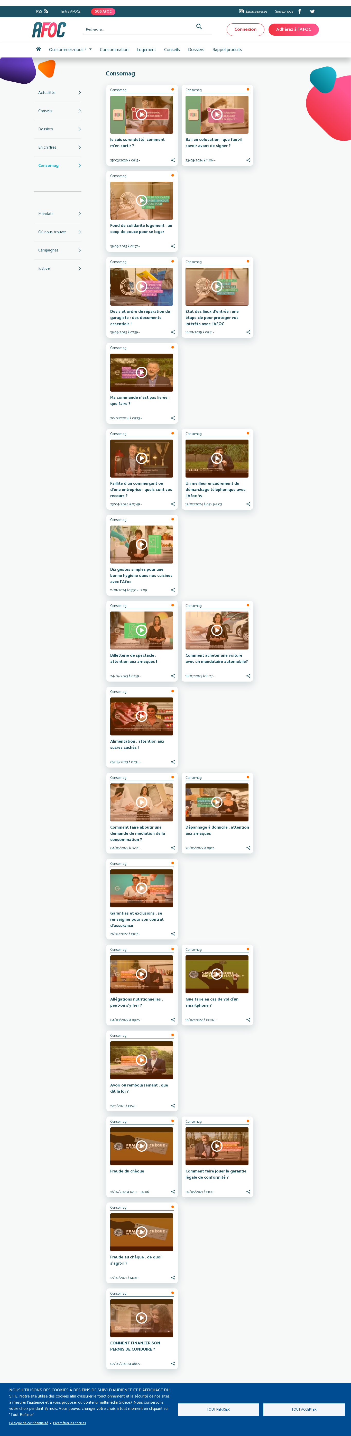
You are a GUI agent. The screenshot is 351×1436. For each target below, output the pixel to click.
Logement (146, 50)
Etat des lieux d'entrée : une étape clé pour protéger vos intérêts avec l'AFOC (212, 317)
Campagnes (48, 250)
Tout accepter (304, 1409)
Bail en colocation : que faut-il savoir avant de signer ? (214, 142)
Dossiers (196, 50)
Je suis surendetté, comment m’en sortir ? (137, 142)
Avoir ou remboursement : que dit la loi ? (139, 1088)
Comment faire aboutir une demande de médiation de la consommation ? (137, 833)
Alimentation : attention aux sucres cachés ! (137, 744)
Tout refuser (218, 1409)
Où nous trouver (52, 232)
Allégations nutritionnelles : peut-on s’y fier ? (136, 1002)
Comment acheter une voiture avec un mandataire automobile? (217, 658)
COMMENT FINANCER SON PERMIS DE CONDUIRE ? (135, 1346)
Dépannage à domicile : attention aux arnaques (217, 830)
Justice (44, 268)
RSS (39, 12)
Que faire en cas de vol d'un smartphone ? (212, 1002)
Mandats (45, 213)
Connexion (245, 29)
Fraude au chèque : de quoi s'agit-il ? (135, 1260)
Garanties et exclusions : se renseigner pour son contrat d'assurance (137, 919)
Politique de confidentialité (28, 1423)
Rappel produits (227, 50)
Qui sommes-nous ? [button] (67, 50)
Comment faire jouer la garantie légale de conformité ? (216, 1174)
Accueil (38, 49)
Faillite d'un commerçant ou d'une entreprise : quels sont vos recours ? (141, 489)
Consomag (48, 165)
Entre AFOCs (70, 12)
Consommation (114, 50)
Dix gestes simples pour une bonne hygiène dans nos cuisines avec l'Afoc (141, 575)
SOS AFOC (103, 12)
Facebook (299, 11)
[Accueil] (55, 29)
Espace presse (256, 12)
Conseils (172, 50)
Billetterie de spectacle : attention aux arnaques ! (133, 658)
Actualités (47, 92)
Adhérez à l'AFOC (293, 29)
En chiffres (47, 147)
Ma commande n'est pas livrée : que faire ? (140, 400)
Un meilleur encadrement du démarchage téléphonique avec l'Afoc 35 (215, 489)
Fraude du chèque (127, 1171)
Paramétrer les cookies (69, 1423)
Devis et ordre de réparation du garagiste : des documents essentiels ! (140, 317)
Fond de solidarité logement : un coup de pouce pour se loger (141, 228)
